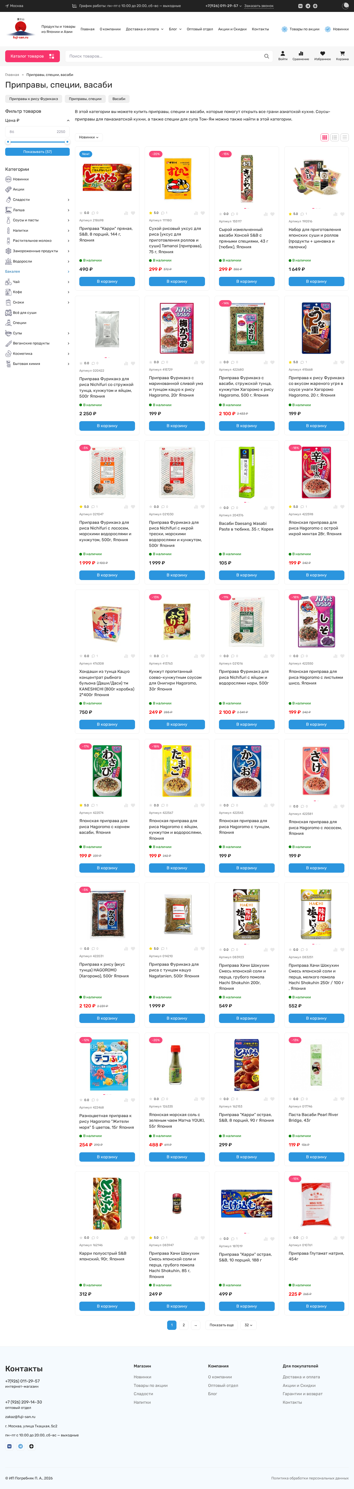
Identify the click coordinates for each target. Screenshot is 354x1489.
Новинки (341, 29)
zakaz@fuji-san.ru (20, 1417)
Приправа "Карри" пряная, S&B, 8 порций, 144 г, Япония (106, 234)
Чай (16, 282)
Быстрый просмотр (109, 198)
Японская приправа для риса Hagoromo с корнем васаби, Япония (104, 826)
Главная (88, 29)
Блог (173, 29)
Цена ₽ (12, 120)
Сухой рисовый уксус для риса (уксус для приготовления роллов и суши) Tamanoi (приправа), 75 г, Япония (175, 240)
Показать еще (222, 1325)
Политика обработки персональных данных (310, 1478)
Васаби (118, 99)
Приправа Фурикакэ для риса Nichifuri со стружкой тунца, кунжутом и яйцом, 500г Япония (106, 387)
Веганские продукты (31, 343)
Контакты (260, 29)
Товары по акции (305, 29)
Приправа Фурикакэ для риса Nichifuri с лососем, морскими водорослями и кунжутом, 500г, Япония (105, 531)
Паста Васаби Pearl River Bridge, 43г (313, 1117)
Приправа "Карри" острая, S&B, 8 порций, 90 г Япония (246, 1117)
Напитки (20, 230)
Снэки (18, 302)
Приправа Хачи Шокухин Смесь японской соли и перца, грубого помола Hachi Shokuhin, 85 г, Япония (174, 1265)
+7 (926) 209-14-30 (23, 1402)
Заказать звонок (259, 6)
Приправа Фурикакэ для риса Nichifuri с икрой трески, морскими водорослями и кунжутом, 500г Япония (175, 534)
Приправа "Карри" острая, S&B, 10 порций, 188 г (245, 1257)
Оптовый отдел (200, 29)
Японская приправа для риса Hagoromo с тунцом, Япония (244, 826)
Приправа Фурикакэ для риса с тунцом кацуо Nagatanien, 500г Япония (174, 970)
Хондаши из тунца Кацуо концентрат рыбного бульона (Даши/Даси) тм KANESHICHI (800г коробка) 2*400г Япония (106, 683)
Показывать (37, 152)
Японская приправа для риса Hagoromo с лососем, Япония (315, 827)
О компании (110, 29)
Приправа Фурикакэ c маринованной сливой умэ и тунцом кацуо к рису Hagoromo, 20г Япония (176, 386)
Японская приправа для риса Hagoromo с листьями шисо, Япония (316, 677)
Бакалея (12, 272)
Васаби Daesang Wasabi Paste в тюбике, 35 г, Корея (246, 526)
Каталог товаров (27, 56)
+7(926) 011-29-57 (222, 6)
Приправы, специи (85, 99)
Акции (18, 189)
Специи (19, 323)
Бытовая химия (26, 364)
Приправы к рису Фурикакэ (33, 99)
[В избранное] (133, 213)
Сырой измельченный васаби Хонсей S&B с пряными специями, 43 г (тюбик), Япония (243, 238)
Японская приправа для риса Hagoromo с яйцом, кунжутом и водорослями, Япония (175, 829)
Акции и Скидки (232, 29)
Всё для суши (25, 312)
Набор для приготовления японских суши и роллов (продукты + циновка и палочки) (315, 238)
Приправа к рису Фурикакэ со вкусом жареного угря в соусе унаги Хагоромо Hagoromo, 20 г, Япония (316, 386)
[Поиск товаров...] (266, 56)
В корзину (107, 281)
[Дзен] (315, 6)
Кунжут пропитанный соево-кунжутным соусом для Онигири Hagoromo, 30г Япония (175, 680)
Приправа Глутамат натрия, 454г (316, 1256)
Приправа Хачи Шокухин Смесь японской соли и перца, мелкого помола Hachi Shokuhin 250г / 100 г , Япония (316, 977)
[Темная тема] (345, 6)
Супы (17, 333)
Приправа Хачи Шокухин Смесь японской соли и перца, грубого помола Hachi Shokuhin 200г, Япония (244, 977)
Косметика (22, 353)
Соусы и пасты (26, 220)
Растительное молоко (32, 241)
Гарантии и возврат (303, 1393)
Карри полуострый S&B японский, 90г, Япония (102, 1256)
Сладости (21, 199)
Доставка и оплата (142, 29)
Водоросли (22, 261)
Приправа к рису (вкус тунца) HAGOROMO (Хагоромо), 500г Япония (104, 970)
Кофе (17, 292)
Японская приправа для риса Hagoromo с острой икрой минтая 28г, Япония (315, 528)
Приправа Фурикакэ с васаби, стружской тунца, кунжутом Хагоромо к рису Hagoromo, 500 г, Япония (246, 386)
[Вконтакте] (300, 6)
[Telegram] (308, 6)
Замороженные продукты (35, 251)
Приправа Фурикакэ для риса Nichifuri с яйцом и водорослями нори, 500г (244, 677)
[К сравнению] (126, 213)
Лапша (19, 210)
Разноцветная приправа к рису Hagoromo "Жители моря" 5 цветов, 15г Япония (106, 1121)
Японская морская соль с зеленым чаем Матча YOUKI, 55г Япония (177, 1120)
